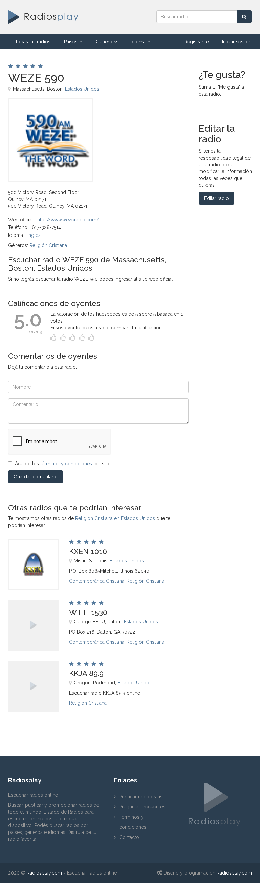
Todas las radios (32, 41)
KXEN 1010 (88, 551)
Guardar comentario (36, 476)
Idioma (138, 41)
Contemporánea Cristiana (96, 581)
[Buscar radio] (244, 16)
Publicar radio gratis (140, 796)
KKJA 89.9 (86, 673)
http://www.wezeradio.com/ (68, 219)
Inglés (34, 235)
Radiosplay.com (44, 873)
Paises (71, 41)
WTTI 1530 (88, 612)
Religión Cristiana (48, 245)
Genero (104, 41)
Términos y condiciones (132, 822)
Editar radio (216, 198)
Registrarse (196, 41)
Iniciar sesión (236, 41)
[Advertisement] (137, 113)
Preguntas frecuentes (142, 806)
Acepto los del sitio (63, 463)
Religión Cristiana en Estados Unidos (115, 518)
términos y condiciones (66, 463)
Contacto (129, 837)
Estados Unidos (82, 89)
